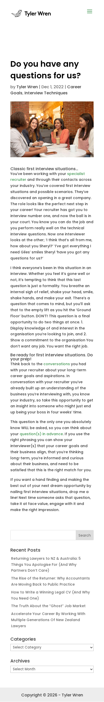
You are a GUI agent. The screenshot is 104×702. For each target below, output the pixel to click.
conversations (56, 363)
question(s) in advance (41, 433)
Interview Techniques (46, 93)
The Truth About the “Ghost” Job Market (48, 605)
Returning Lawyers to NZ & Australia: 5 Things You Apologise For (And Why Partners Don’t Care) (46, 564)
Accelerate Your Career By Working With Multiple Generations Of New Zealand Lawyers (48, 619)
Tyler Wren (27, 87)
